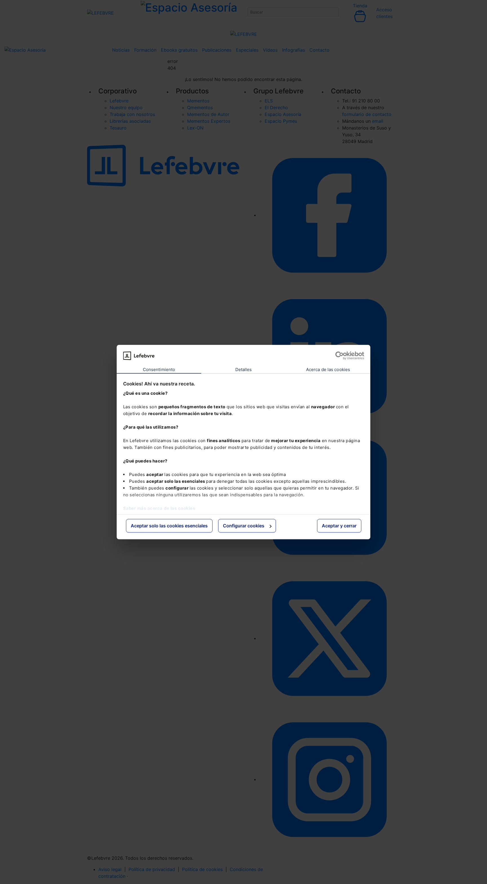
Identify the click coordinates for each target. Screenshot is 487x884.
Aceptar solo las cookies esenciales (169, 526)
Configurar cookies (243, 526)
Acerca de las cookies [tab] (328, 369)
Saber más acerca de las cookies (159, 508)
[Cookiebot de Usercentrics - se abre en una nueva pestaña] (339, 355)
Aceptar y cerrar (339, 526)
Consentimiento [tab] (159, 369)
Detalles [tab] (243, 369)
